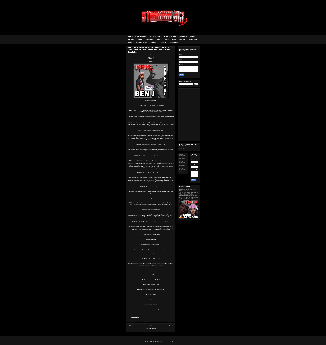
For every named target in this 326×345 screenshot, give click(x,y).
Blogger (179, 341)
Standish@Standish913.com (150, 314)
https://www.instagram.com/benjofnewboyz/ (151, 279)
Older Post (171, 325)
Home (151, 325)
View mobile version (151, 328)
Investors (153, 42)
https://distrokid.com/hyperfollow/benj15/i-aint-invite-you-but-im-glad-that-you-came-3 (150, 249)
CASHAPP (182, 148)
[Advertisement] (188, 114)
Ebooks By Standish (170, 36)
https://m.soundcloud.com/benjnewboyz (151, 254)
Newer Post (130, 325)
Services (139, 39)
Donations (163, 42)
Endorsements (193, 39)
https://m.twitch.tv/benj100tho (151, 294)
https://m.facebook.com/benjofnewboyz (151, 284)
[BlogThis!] (133, 317)
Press (158, 39)
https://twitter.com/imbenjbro (150, 274)
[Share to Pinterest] (138, 317)
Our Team (182, 39)
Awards (130, 42)
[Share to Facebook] (136, 317)
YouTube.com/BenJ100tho (150, 239)
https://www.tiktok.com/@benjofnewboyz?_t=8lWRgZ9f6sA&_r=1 (150, 289)
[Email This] (131, 317)
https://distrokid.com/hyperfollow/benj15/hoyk (150, 244)
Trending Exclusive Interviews (137, 36)
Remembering (174, 42)
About (174, 39)
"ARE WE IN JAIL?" (154, 36)
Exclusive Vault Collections (187, 36)
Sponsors (131, 39)
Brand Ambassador (141, 42)
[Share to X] (135, 317)
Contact (166, 39)
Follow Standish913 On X (182, 170)
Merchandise (149, 39)
